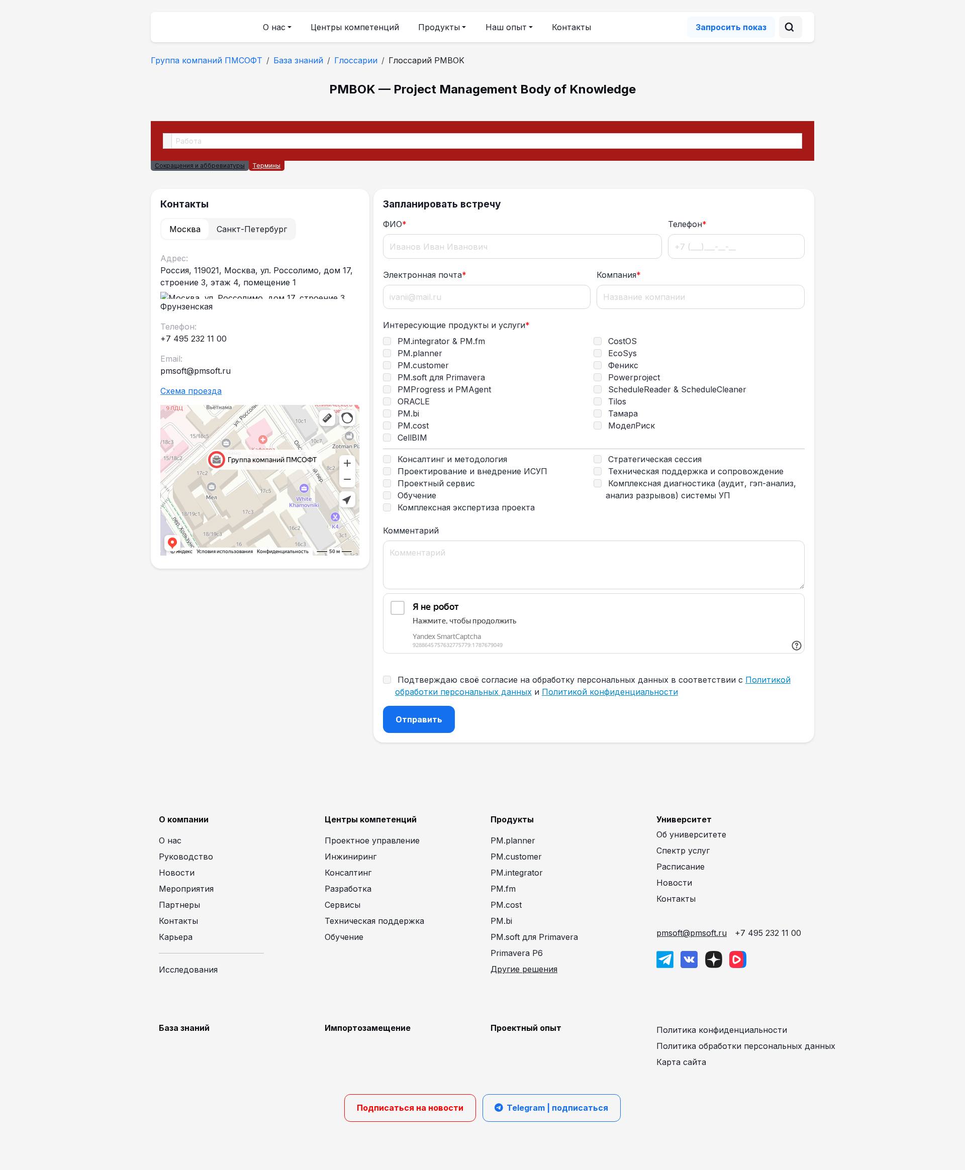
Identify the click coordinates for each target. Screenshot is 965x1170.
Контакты (571, 27)
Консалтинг (348, 873)
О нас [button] (274, 27)
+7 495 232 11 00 (768, 933)
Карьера (175, 937)
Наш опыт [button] (506, 27)
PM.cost (506, 905)
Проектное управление (372, 840)
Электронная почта (424, 275)
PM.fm (503, 889)
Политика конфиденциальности (721, 1030)
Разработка (348, 889)
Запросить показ (731, 27)
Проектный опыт (526, 1028)
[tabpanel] (259, 405)
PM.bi (501, 921)
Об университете (691, 834)
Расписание (680, 867)
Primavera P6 (517, 953)
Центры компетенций (355, 27)
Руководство (186, 857)
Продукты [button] (439, 27)
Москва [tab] (185, 229)
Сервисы (342, 905)
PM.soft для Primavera (534, 937)
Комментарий (411, 530)
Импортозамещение (368, 1028)
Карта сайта (681, 1062)
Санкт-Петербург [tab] (252, 229)
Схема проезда (191, 391)
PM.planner (513, 840)
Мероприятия (186, 889)
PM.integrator (517, 873)
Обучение (344, 937)
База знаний (298, 60)
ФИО (395, 224)
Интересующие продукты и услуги (456, 325)
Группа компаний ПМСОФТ (206, 60)
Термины (266, 165)
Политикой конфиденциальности (610, 692)
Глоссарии (355, 60)
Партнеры (179, 905)
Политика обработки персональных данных (745, 1046)
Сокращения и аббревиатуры (200, 165)
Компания (619, 275)
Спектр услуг (683, 850)
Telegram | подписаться (557, 1108)
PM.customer (516, 857)
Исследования (188, 970)
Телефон (687, 224)
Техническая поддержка (374, 921)
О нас (170, 840)
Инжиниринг (350, 857)
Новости (177, 873)
